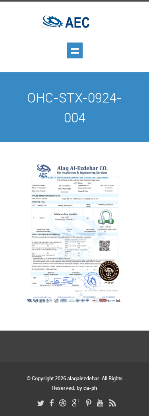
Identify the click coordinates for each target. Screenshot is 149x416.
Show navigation (75, 50)
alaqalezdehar (83, 378)
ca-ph (90, 388)
